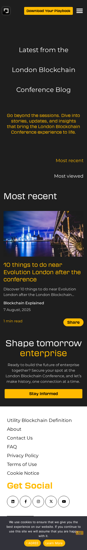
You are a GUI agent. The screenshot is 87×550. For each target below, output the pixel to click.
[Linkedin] (13, 501)
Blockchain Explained (23, 303)
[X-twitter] (51, 501)
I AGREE (32, 543)
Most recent (70, 160)
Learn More (54, 543)
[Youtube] (64, 501)
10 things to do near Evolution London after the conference (42, 272)
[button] (79, 11)
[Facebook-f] (25, 501)
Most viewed (69, 176)
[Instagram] (38, 501)
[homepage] (6, 11)
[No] (80, 533)
